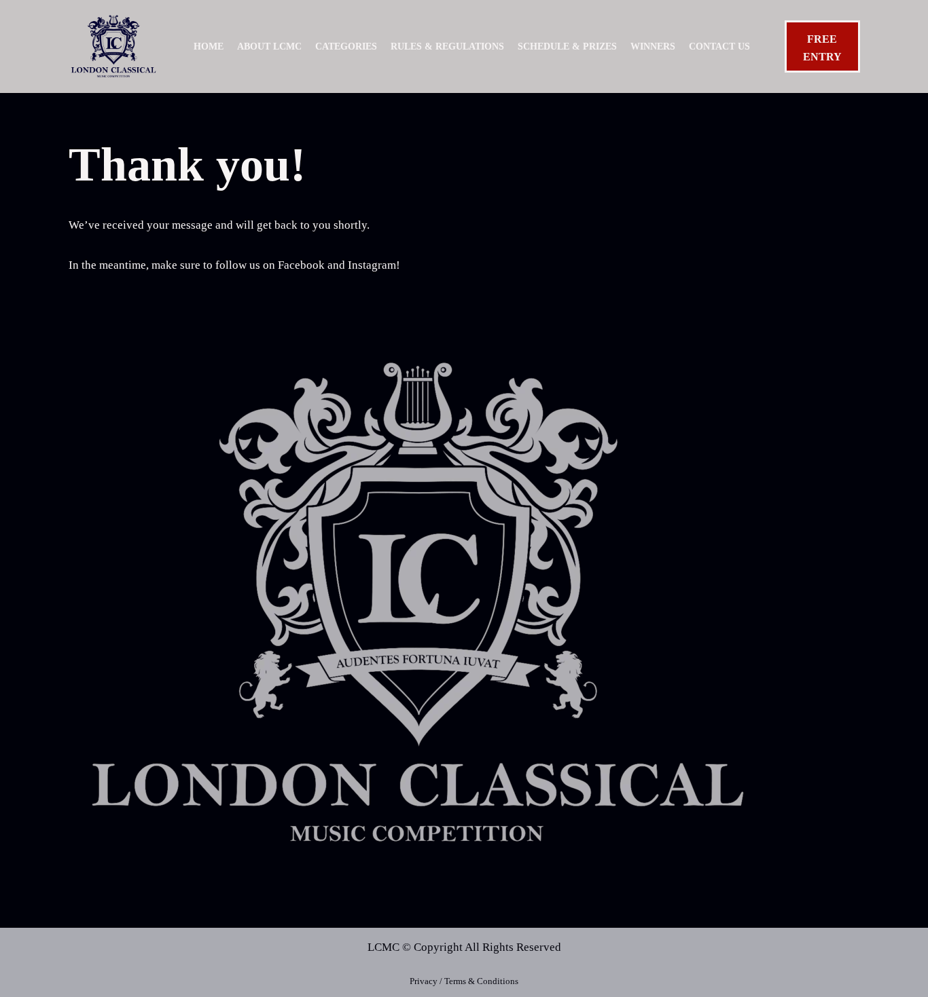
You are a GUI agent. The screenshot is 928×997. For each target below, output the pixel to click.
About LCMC (269, 46)
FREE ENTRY (822, 47)
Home (209, 46)
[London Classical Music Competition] (114, 46)
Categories (346, 46)
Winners (652, 46)
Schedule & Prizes (567, 46)
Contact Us (719, 46)
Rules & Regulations (447, 46)
